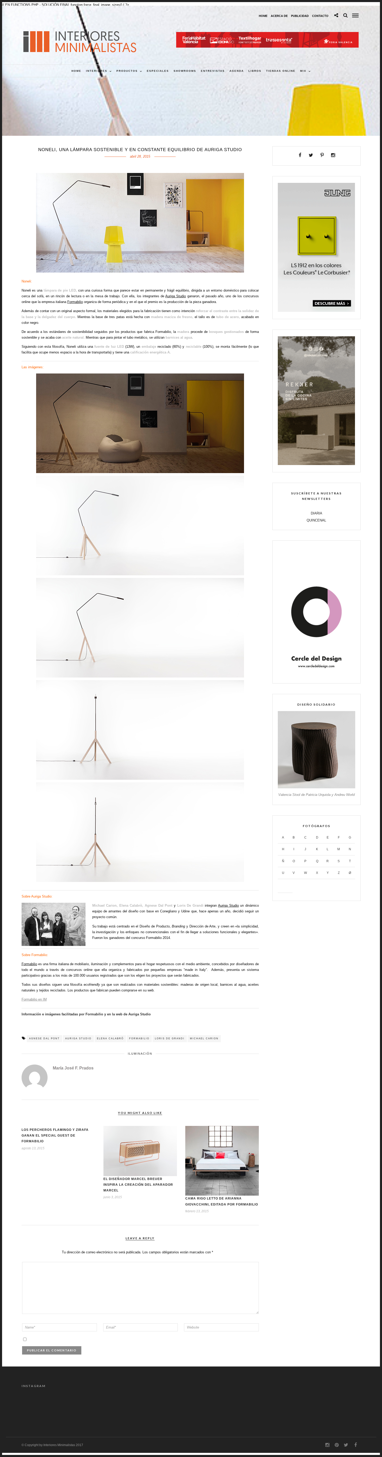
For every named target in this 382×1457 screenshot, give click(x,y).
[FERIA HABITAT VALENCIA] (267, 35)
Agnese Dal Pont (44, 1038)
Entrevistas (213, 70)
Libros (254, 70)
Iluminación (140, 1053)
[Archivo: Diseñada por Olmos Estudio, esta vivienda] (127, 1407)
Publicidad (300, 15)
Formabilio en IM (34, 999)
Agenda (236, 70)
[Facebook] (300, 155)
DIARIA (316, 513)
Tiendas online (280, 70)
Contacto (320, 15)
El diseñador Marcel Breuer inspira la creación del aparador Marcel (138, 1184)
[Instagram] (333, 155)
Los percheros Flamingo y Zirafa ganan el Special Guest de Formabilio (55, 1135)
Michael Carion (204, 1038)
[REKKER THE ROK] (316, 464)
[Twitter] (311, 155)
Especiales (158, 70)
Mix (303, 70)
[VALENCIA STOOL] (316, 787)
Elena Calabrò (110, 1038)
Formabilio (75, 302)
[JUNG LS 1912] (316, 311)
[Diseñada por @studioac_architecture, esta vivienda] (255, 1407)
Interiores (96, 70)
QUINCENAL (316, 520)
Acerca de (279, 15)
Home (263, 15)
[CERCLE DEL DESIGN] (316, 675)
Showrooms (185, 70)
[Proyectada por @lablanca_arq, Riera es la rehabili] (42, 1407)
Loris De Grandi (170, 1038)
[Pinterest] (322, 155)
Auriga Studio (175, 296)
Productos (127, 70)
